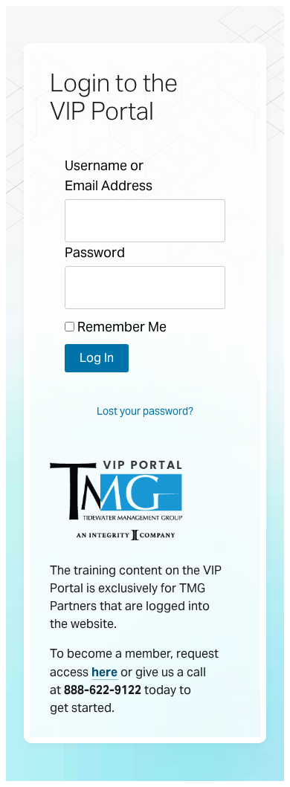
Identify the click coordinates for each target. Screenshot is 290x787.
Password (95, 252)
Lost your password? (145, 411)
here (104, 672)
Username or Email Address (108, 175)
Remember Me (120, 326)
